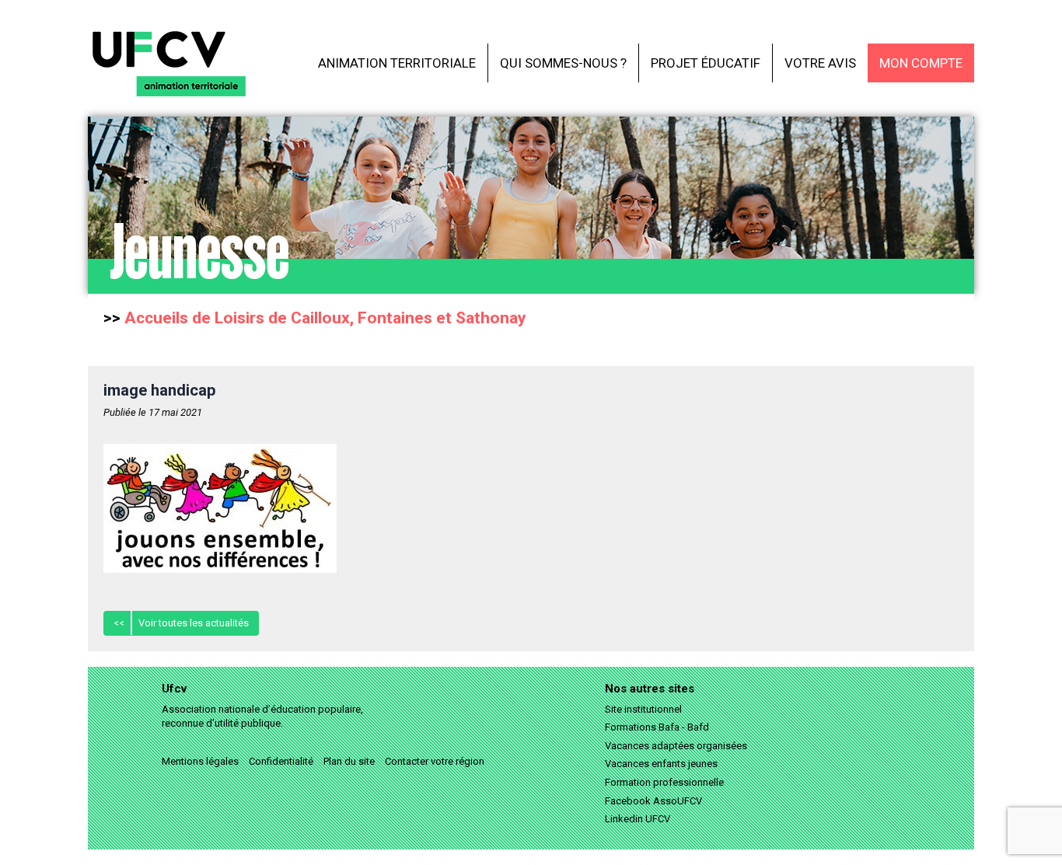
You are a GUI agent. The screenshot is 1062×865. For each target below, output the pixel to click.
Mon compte (920, 63)
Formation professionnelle (664, 782)
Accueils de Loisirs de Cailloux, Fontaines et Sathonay (325, 318)
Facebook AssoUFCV (653, 801)
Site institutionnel (643, 709)
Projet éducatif (705, 63)
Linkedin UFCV (637, 819)
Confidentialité (281, 761)
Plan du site (349, 761)
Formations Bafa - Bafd (657, 727)
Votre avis (820, 63)
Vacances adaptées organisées (676, 746)
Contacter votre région (434, 761)
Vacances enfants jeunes (661, 763)
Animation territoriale (397, 63)
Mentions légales (200, 761)
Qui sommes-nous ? (563, 63)
